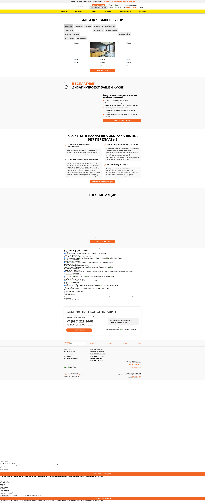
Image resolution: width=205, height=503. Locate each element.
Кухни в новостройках (97, 356)
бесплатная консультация (102, 182)
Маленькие (78, 11)
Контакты (92, 343)
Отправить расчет (70, 294)
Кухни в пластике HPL (97, 351)
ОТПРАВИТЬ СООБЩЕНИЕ (102, 474)
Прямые (93, 11)
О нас (139, 343)
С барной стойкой (125, 11)
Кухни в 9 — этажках (96, 360)
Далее (71, 299)
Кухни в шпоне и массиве (98, 353)
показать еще (102, 70)
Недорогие (142, 11)
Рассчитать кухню (135, 367)
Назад (66, 299)
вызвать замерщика (122, 120)
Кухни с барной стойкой (71, 358)
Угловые (108, 11)
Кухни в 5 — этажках (96, 358)
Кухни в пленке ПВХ (96, 349)
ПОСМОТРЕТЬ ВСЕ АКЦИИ (102, 241)
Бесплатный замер (98, 5)
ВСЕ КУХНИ (68, 349)
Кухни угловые (68, 356)
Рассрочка (109, 343)
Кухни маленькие (69, 351)
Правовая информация (135, 376)
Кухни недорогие (69, 361)
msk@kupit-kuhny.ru (68, 374)
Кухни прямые (68, 354)
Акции (125, 343)
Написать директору (134, 364)
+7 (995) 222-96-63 (129, 5)
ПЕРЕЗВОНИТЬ (103, 389)
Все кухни (64, 11)
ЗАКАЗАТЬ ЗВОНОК (79, 330)
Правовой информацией (95, 393)
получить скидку (66, 343)
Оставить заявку (75, 230)
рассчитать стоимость (102, 498)
